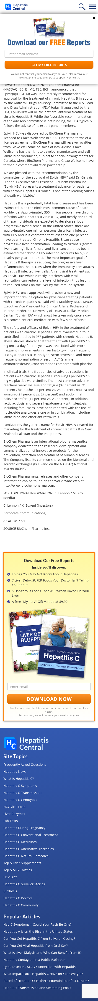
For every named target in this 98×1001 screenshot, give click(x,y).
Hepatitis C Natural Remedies (26, 856)
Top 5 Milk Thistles (17, 870)
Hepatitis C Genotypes (20, 799)
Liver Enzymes (14, 814)
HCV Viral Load (14, 807)
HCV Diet (10, 877)
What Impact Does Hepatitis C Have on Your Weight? (43, 974)
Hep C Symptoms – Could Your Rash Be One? (37, 924)
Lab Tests (10, 821)
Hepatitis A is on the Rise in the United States (38, 931)
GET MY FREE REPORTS (49, 65)
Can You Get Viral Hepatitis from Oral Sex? (35, 945)
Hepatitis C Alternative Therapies (28, 849)
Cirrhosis (10, 891)
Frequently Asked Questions (24, 764)
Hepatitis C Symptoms (20, 785)
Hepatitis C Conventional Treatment (30, 835)
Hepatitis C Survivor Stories (24, 884)
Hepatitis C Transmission (22, 792)
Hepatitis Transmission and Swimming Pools (37, 988)
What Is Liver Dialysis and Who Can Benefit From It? (42, 952)
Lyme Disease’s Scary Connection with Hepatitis (39, 966)
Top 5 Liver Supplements (22, 863)
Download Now (49, 698)
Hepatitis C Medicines (20, 842)
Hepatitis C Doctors (18, 898)
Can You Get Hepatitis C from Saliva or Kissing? (39, 938)
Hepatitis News (14, 771)
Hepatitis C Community (21, 905)
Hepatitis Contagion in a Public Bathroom (34, 959)
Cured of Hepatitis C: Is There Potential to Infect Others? (46, 981)
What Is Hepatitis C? (18, 778)
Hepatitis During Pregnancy (24, 828)
